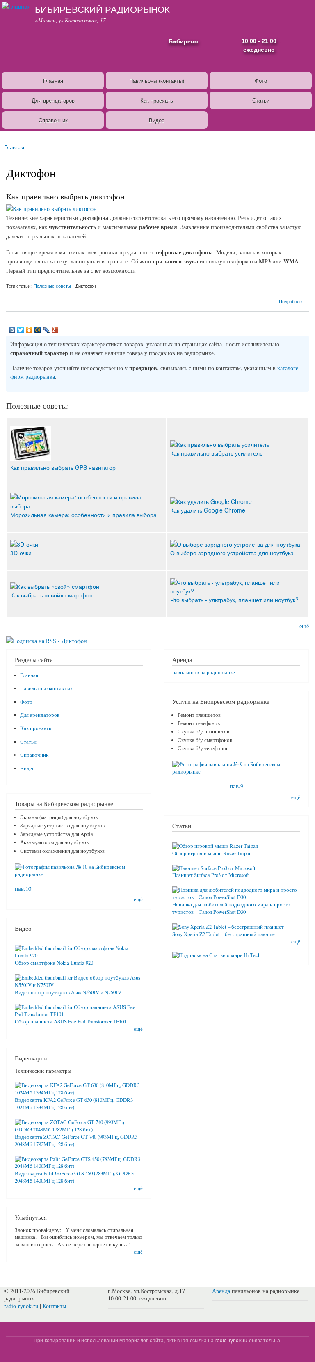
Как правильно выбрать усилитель (216, 453)
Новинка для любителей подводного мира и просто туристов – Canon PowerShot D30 (231, 908)
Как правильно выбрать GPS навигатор (63, 467)
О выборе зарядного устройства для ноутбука (232, 553)
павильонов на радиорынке (203, 672)
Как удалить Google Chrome (207, 510)
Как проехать (156, 100)
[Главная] (15, 5)
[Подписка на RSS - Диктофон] (46, 637)
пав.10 (23, 888)
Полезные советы (52, 285)
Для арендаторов (53, 100)
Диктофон (85, 285)
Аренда (221, 1291)
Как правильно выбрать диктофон (65, 196)
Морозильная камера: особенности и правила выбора (83, 514)
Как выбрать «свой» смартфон (51, 595)
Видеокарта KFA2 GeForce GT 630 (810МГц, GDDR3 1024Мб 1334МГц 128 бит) (74, 1103)
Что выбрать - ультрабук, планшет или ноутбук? (234, 599)
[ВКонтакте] (12, 330)
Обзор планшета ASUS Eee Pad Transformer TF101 (70, 1021)
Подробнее (290, 300)
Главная (53, 81)
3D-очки (21, 553)
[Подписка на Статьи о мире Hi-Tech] (216, 952)
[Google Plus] (55, 330)
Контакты (54, 1306)
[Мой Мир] (38, 330)
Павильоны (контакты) (156, 81)
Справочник (53, 120)
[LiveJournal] (46, 330)
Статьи (260, 100)
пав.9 (236, 786)
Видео (156, 120)
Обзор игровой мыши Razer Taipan (211, 853)
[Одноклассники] (29, 330)
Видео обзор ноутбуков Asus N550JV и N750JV (68, 992)
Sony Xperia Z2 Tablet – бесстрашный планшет (224, 934)
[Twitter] (20, 330)
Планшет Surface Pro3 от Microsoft (210, 875)
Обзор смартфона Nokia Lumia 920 (54, 962)
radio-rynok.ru (21, 1306)
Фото (261, 81)
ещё (304, 626)
